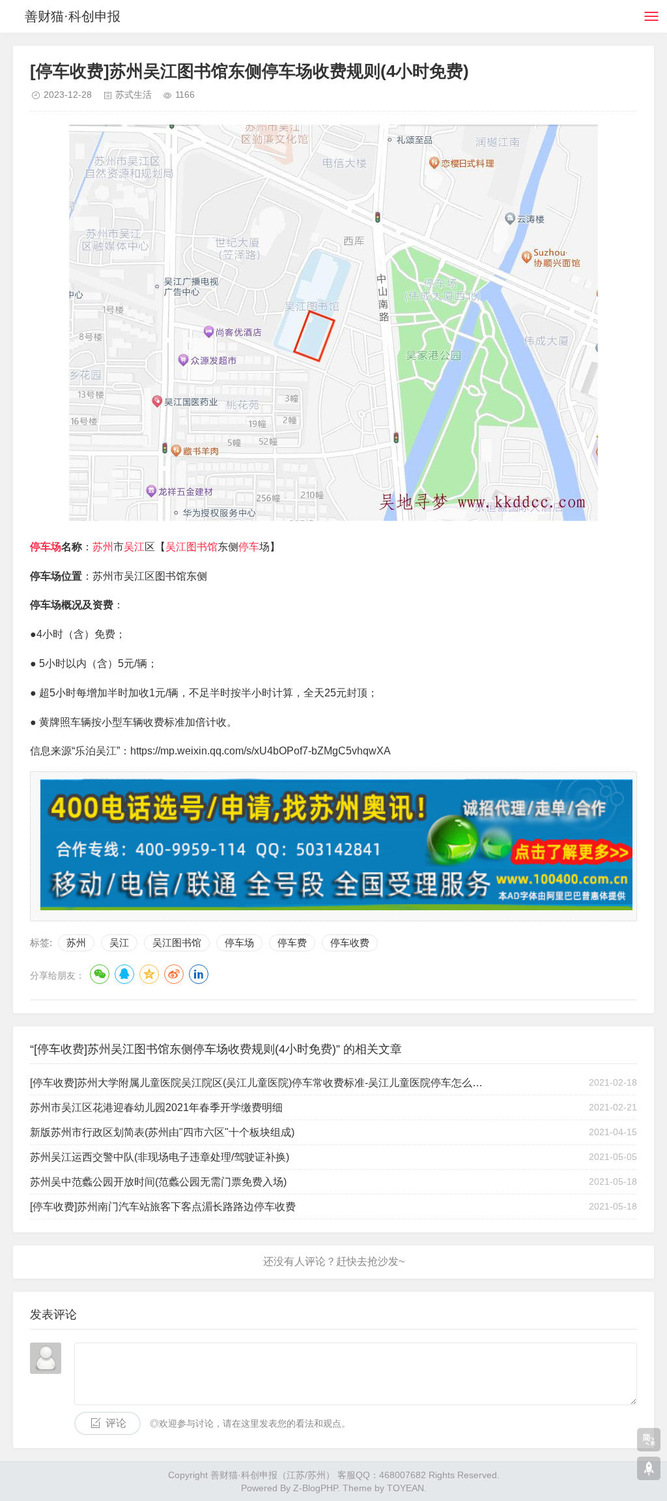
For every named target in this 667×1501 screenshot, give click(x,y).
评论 (116, 1423)
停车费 (292, 942)
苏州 (102, 546)
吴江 (134, 546)
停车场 (45, 546)
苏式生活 (133, 94)
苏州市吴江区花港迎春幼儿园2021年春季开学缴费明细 (156, 1107)
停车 (248, 546)
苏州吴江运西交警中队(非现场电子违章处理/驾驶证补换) (159, 1157)
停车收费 (349, 942)
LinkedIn (198, 974)
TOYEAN (405, 1488)
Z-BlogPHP (315, 1488)
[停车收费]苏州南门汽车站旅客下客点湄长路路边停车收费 (163, 1206)
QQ (124, 974)
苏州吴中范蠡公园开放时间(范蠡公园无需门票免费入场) (158, 1181)
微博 (174, 974)
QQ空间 (149, 974)
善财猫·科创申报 (73, 16)
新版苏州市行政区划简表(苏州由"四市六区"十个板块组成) (162, 1132)
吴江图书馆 (191, 546)
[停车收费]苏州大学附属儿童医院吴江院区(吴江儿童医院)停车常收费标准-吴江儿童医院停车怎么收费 (257, 1082)
